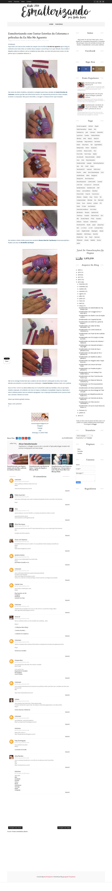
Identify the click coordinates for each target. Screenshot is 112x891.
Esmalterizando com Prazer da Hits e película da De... (91, 334)
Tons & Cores (95, 194)
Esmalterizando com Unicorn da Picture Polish (90, 365)
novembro (82, 286)
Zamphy (85, 197)
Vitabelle (93, 240)
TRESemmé (79, 240)
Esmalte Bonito (80, 175)
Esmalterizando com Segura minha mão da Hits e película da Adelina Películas (16, 468)
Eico (102, 215)
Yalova (16, 782)
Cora (102, 172)
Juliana (17, 699)
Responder (67, 490)
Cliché (86, 166)
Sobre (23, 1)
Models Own (80, 237)
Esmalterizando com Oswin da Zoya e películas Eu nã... (89, 349)
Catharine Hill (94, 212)
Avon (78, 160)
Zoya (91, 197)
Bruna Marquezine (81, 181)
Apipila (95, 154)
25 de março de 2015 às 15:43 (22, 606)
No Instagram (18, 672)
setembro (82, 291)
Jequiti (93, 225)
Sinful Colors (97, 169)
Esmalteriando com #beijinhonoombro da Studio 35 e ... (91, 394)
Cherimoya (79, 215)
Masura (90, 138)
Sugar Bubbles (98, 144)
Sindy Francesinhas (81, 129)
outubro (81, 289)
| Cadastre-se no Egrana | (22, 633)
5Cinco (96, 197)
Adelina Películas (95, 135)
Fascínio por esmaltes (20, 650)
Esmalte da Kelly (81, 163)
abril (80, 303)
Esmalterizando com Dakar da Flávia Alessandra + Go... (89, 326)
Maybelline (79, 234)
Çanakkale (17, 779)
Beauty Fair (94, 148)
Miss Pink (95, 234)
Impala (90, 129)
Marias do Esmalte (89, 157)
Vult (91, 144)
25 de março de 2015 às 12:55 (22, 557)
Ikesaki (88, 225)
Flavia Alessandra (90, 160)
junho (81, 298)
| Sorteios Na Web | (20, 630)
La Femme (79, 151)
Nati (78, 166)
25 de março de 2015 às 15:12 (22, 586)
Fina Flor (79, 172)
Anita (84, 138)
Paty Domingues (20, 741)
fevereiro (82, 410)
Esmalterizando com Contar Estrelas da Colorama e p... (90, 330)
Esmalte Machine (81, 188)
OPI (101, 203)
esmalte (23, 40)
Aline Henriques (20, 524)
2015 (79, 282)
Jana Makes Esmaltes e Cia (22, 562)
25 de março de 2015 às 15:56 (22, 618)
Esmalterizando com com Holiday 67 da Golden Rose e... (90, 373)
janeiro (81, 412)
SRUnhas (79, 138)
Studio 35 (96, 138)
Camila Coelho (91, 181)
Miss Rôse (94, 191)
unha (43, 40)
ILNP (98, 188)
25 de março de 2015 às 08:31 (22, 496)
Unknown (18, 480)
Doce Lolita (79, 154)
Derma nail (96, 184)
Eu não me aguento (31, 40)
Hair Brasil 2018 (81, 225)
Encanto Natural (85, 218)
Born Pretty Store (89, 178)
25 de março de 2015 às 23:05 (22, 758)
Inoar (83, 203)
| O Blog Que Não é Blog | (21, 627)
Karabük (17, 780)
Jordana (96, 203)
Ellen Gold (100, 200)
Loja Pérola (79, 135)
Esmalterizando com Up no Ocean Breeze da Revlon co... (91, 406)
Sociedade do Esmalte (21, 749)
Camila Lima (19, 584)
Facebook (17, 596)
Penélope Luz (80, 132)
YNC (82, 166)
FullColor (79, 221)
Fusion (78, 203)
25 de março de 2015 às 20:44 (22, 718)
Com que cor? (87, 184)
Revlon (87, 148)
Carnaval (100, 181)
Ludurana (89, 169)
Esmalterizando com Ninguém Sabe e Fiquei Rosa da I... (91, 361)
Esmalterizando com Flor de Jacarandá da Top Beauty (91, 384)
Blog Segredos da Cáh (20, 593)
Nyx (86, 237)
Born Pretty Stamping (93, 172)
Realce (78, 144)
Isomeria (89, 203)
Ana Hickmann (91, 206)
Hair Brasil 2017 (81, 169)
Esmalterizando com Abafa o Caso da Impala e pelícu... (92, 316)
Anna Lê (17, 617)
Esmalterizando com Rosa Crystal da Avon (91, 388)
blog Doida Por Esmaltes (21, 671)
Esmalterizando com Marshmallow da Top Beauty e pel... (91, 308)
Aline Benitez (19, 756)
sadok (78, 243)
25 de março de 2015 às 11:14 (22, 510)
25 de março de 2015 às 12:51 (22, 541)
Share (6, 361)
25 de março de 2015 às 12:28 (22, 526)
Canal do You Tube (20, 598)
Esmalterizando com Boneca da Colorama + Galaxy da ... (91, 342)
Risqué (96, 126)
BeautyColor (80, 178)
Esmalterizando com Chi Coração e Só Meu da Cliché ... (91, 338)
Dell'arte (91, 126)
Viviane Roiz (19, 660)
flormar (99, 240)
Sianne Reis (100, 132)
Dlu (95, 200)
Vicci (95, 151)
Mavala (101, 231)
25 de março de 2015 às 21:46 (22, 730)
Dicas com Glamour (21, 540)
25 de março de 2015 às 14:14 (22, 570)
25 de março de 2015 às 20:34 (22, 701)
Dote (83, 160)
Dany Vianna (85, 144)
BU (100, 197)
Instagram (17, 595)
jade (87, 132)
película (39, 40)
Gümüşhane (18, 785)
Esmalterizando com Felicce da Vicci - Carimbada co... (89, 402)
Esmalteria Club (91, 188)
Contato (29, 1)
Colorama (17, 40)
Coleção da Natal (81, 200)
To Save (84, 206)
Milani (87, 175)
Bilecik (16, 783)
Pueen (90, 237)
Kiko (78, 228)
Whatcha (79, 197)
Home (10, 1)
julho (80, 296)
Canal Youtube (18, 674)
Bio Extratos (80, 212)
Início (78, 449)
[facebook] (95, 1)
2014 (79, 415)
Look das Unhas (99, 228)
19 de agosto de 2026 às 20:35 (22, 773)
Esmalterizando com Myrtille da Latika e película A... (90, 357)
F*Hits (92, 218)
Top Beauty (80, 141)
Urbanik (86, 240)
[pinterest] (100, 1)
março (81, 306)
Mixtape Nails (80, 148)
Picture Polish (80, 194)
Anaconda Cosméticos (82, 209)
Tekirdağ (17, 787)
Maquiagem (94, 231)
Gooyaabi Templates (69, 877)
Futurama (85, 221)
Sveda (78, 206)
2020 (79, 270)
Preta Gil (88, 194)
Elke (78, 218)
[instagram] (103, 1)
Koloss (78, 191)
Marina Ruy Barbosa (99, 163)
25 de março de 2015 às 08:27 (22, 481)
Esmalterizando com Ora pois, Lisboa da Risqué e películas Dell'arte (94, 95)
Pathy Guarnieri (20, 495)
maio (81, 301)
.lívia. (16, 509)
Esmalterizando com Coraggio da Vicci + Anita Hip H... (90, 312)
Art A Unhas (93, 209)
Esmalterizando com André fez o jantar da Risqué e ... (91, 322)
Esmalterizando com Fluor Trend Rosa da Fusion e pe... (90, 377)
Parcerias (16, 1)
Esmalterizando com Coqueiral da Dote (90, 319)
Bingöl (16, 788)
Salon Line (96, 237)
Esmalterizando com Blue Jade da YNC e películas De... (90, 353)
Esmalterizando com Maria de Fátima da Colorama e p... (90, 380)
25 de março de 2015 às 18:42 (22, 662)
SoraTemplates (48, 877)
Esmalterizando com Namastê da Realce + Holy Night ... (91, 345)
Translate (89, 438)
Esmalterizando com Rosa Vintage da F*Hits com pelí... (91, 391)
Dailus (92, 166)
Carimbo (87, 135)
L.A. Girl (90, 228)
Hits (95, 129)
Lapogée (89, 163)
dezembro (82, 284)
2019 (79, 272)
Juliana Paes (101, 225)
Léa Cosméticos (86, 191)
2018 (79, 275)
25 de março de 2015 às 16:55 (22, 642)
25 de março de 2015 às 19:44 (22, 684)
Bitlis (16, 777)
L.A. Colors (83, 228)
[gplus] (97, 1)
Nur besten (97, 141)
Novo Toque (88, 154)
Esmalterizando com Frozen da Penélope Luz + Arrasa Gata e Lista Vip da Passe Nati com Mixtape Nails (62, 468)
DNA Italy (90, 200)
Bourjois (87, 212)
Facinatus (98, 218)
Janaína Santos (19, 555)
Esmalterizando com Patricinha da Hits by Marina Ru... (90, 398)
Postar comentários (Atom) (20, 831)
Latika (84, 172)
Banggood (94, 175)
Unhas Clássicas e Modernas (22, 710)
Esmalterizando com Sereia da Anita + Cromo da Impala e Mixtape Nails (39, 468)
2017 (79, 277)
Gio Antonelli (80, 157)
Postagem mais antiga (64, 827)
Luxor (78, 231)
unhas (47, 40)
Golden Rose (93, 221)
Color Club (79, 184)
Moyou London (88, 151)
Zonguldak (17, 790)
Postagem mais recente (15, 827)
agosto (81, 294)
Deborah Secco (95, 215)
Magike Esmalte (85, 231)
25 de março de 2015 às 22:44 (22, 742)
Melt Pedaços (87, 234)
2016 (79, 279)
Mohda (98, 157)
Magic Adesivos (88, 141)
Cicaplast (86, 215)
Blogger (94, 424)
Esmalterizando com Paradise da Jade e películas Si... (90, 369)
